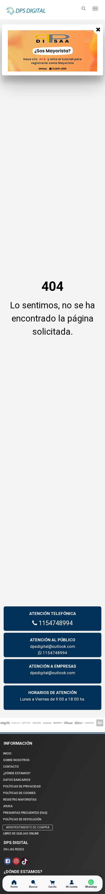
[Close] (98, 29)
